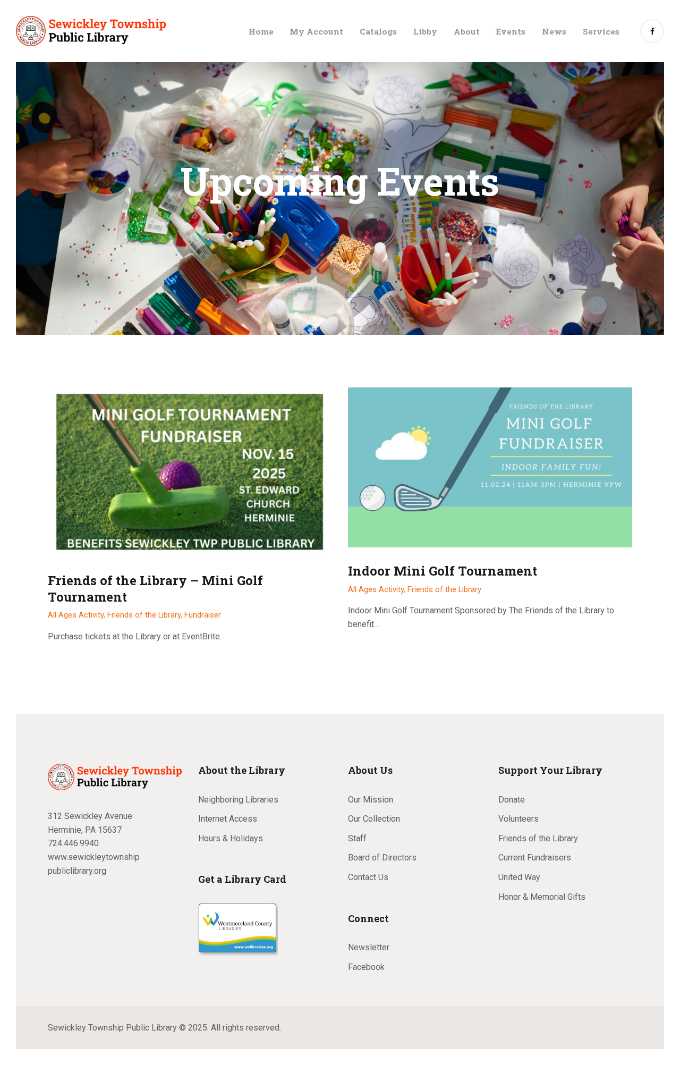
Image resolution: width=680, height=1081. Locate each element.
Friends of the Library (444, 589)
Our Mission (370, 800)
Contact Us (368, 877)
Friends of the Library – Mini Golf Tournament (155, 588)
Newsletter (368, 947)
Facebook (366, 967)
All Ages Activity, (77, 615)
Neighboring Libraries (238, 800)
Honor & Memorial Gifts (541, 897)
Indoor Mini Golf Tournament (442, 571)
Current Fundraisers (534, 857)
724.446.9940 (73, 843)
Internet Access (227, 819)
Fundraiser (202, 615)
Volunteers (518, 819)
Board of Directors (382, 857)
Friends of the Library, (145, 615)
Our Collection (374, 819)
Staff (357, 838)
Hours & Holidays (230, 838)
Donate (511, 800)
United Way (519, 877)
